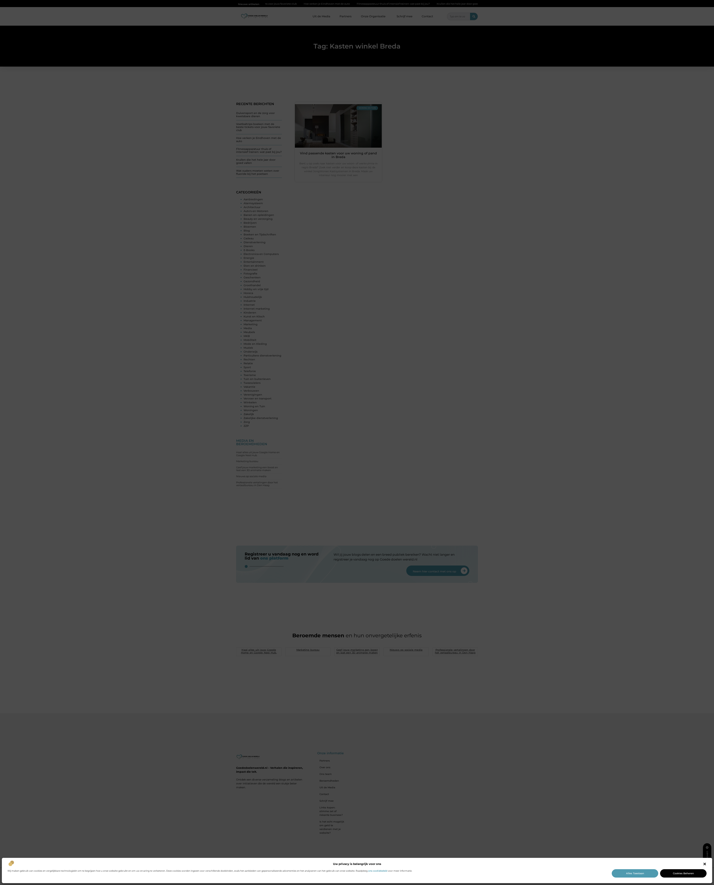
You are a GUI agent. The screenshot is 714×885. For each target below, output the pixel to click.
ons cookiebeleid (377, 870)
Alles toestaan (635, 873)
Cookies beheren (683, 873)
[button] (705, 864)
